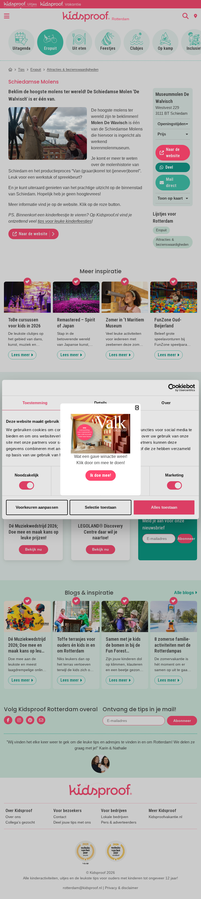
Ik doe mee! (100, 475)
